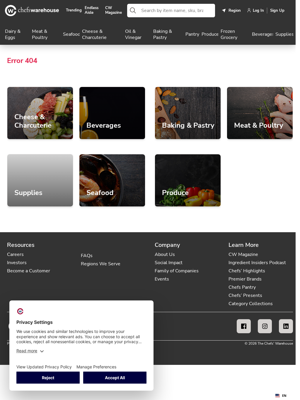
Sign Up (277, 10)
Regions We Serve (100, 263)
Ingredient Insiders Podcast (257, 262)
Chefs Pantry (242, 287)
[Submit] (133, 10)
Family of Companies (177, 271)
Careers (15, 254)
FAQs (87, 255)
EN (284, 395)
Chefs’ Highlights (247, 271)
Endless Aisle (91, 10)
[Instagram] (265, 326)
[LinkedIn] (286, 326)
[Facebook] (244, 326)
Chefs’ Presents (245, 295)
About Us (165, 254)
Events (162, 279)
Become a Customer (28, 271)
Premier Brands (245, 279)
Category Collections (251, 303)
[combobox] (177, 10)
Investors (17, 262)
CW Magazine (113, 10)
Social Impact (169, 262)
